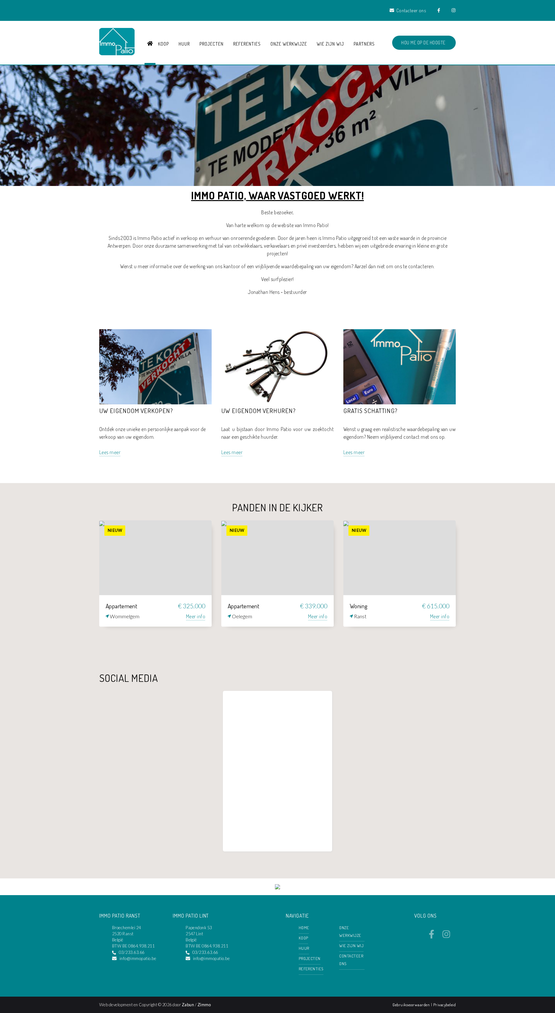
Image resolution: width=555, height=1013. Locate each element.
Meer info (195, 616)
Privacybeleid (444, 1004)
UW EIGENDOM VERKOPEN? (136, 411)
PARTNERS (364, 44)
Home (304, 927)
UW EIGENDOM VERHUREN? (258, 411)
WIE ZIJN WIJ (330, 44)
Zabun (188, 1004)
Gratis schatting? (370, 411)
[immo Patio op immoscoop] (277, 887)
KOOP (163, 44)
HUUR (184, 44)
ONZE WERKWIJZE (288, 44)
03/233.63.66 (132, 952)
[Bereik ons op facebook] (431, 936)
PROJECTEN (211, 44)
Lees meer (109, 452)
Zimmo (204, 1004)
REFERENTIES (247, 44)
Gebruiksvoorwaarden (411, 1004)
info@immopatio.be (137, 958)
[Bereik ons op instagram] (446, 936)
